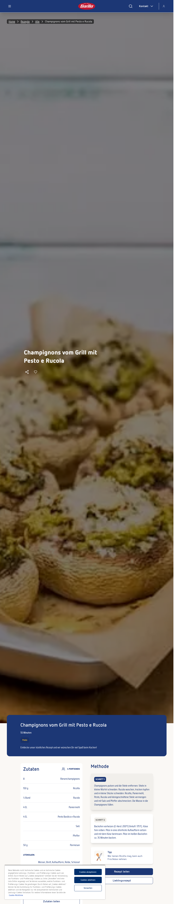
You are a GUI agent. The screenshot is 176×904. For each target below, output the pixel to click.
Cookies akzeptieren (87, 872)
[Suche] (130, 6)
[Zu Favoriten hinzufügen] (35, 372)
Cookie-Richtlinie (16, 895)
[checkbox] (122, 791)
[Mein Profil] (164, 6)
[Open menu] (9, 6)
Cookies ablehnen (88, 880)
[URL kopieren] (27, 372)
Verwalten (88, 888)
